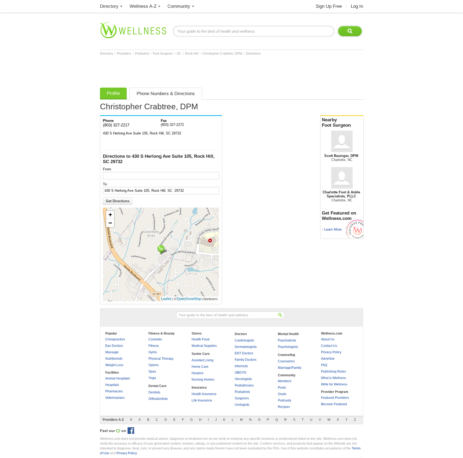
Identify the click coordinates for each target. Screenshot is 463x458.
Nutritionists (113, 359)
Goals (282, 394)
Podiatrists (242, 392)
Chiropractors (115, 339)
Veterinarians (115, 398)
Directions (253, 53)
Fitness (153, 346)
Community (178, 6)
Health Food (201, 339)
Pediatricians (244, 385)
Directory (109, 6)
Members (285, 381)
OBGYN (240, 372)
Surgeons (242, 398)
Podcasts (284, 400)
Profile (113, 93)
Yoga (152, 378)
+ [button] (110, 214)
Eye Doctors (114, 346)
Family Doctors (245, 360)
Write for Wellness (334, 384)
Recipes (284, 407)
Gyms (152, 352)
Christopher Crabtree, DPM (222, 53)
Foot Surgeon (163, 53)
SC (179, 53)
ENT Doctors (244, 353)
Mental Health (288, 334)
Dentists (154, 392)
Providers (124, 53)
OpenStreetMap (189, 299)
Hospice (198, 373)
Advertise (328, 359)
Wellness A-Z (143, 6)
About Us (327, 339)
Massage (112, 352)
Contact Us (329, 346)
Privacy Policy (331, 352)
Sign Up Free (329, 6)
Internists (241, 366)
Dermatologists (246, 347)
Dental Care (157, 386)
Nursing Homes (203, 379)
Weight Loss (114, 365)
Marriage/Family (289, 368)
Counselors (286, 361)
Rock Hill (192, 53)
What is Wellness (333, 378)
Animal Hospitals (117, 378)
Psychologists (288, 347)
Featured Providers (335, 398)
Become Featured (334, 404)
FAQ (324, 365)
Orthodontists (158, 399)
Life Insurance (202, 400)
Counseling (286, 355)
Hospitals (112, 385)
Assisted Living (203, 360)
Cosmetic (155, 339)
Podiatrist (142, 53)
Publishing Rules (333, 371)
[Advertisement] (197, 70)
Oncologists (243, 379)
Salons (153, 365)
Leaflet (166, 299)
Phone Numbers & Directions (166, 93)
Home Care (200, 367)
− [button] (110, 223)
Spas (152, 371)
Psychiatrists (287, 340)
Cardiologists (244, 340)
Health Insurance (204, 394)
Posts (282, 387)
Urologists (242, 405)
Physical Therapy (161, 359)
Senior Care (201, 354)
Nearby (336, 122)
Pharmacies (114, 391)
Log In (357, 6)
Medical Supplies (204, 346)
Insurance (199, 387)
